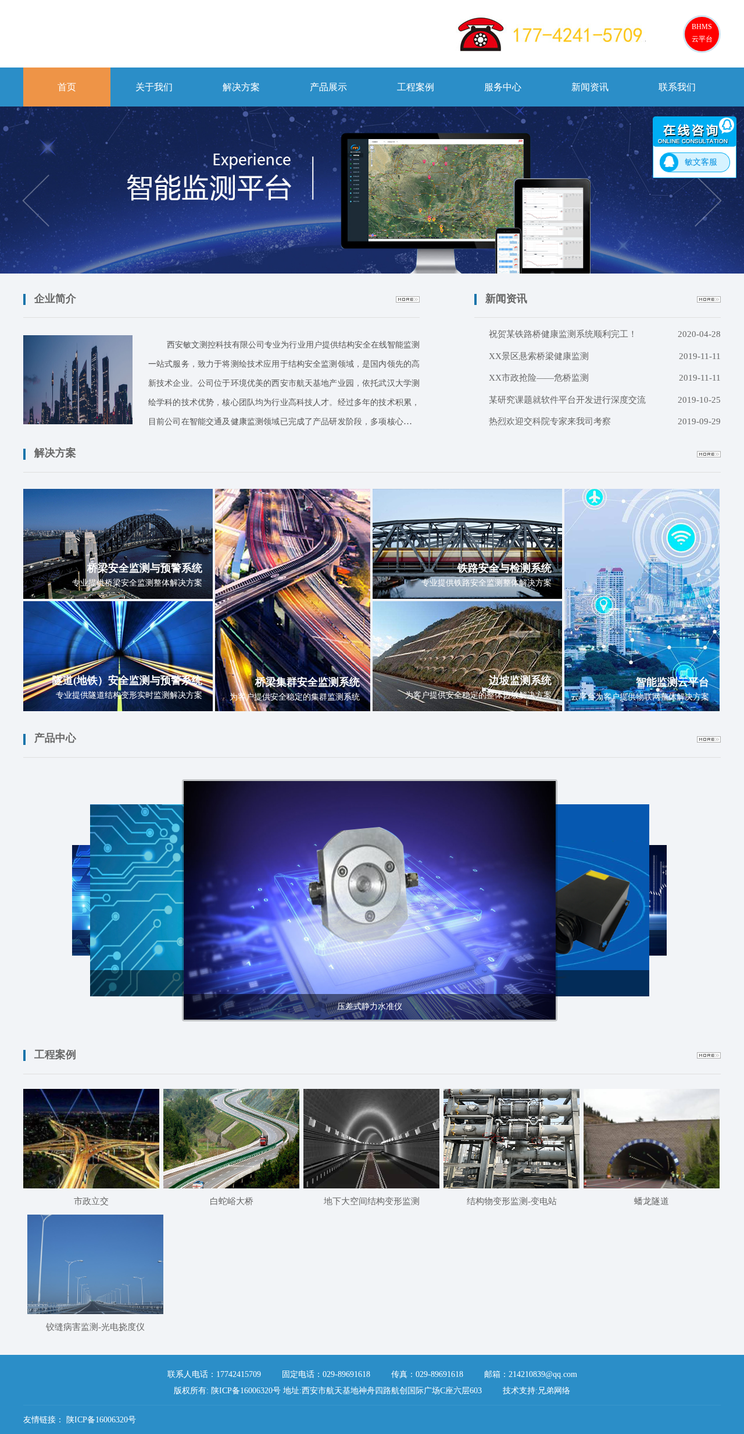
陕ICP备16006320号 (101, 1419)
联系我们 (677, 87)
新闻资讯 (590, 87)
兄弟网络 (554, 1390)
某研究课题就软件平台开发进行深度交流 (605, 399)
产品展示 (328, 87)
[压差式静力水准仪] (370, 899)
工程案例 (415, 87)
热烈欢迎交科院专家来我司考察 (605, 421)
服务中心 (502, 87)
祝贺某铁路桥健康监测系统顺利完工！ (605, 334)
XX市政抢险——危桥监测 (605, 377)
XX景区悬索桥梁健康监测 (605, 356)
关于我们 (154, 87)
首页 (67, 87)
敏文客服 (701, 162)
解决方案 (241, 87)
